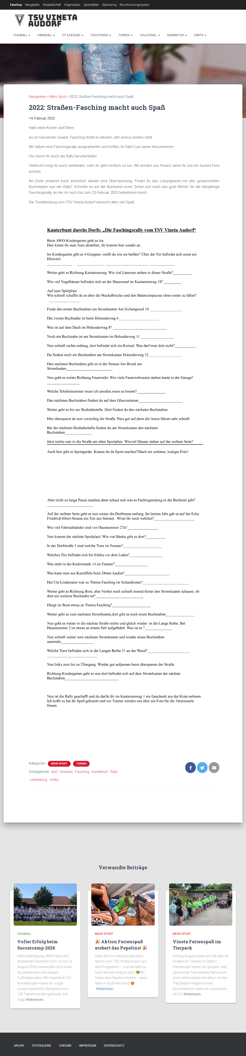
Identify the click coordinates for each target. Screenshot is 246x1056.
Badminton (175, 35)
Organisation (72, 5)
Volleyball (149, 35)
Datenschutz (114, 1045)
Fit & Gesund (71, 35)
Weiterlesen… (35, 1000)
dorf (54, 772)
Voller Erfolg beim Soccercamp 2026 (37, 944)
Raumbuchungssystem (134, 5)
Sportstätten (91, 5)
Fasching (82, 772)
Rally (113, 772)
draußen (66, 772)
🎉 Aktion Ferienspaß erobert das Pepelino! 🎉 (121, 944)
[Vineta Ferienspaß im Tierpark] (200, 904)
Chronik (65, 1045)
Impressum (87, 1045)
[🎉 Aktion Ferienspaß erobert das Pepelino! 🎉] (122, 904)
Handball (45, 35)
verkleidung (38, 780)
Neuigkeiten (32, 5)
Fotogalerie (41, 1045)
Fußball (21, 35)
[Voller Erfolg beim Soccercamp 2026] (45, 904)
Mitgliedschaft (52, 5)
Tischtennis (100, 35)
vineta (53, 780)
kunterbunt (100, 772)
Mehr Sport (59, 763)
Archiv (19, 1045)
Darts (199, 35)
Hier (32, 156)
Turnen (124, 35)
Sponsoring (109, 5)
